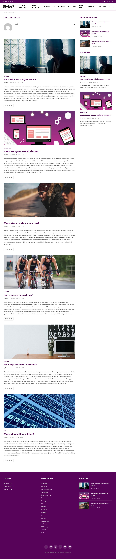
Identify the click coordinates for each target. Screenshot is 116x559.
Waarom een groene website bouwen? (22, 151)
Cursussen (102, 6)
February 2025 (8, 483)
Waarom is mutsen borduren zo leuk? (21, 223)
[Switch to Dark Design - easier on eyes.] (110, 6)
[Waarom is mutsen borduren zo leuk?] (39, 200)
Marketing (61, 6)
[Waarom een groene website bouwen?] (39, 128)
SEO (69, 6)
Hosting (47, 6)
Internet (43, 506)
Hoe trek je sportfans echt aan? (18, 295)
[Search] (112, 7)
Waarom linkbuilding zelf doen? (19, 434)
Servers (43, 518)
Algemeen (44, 483)
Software (44, 524)
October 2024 (8, 489)
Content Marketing (22, 6)
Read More (8, 105)
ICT (54, 6)
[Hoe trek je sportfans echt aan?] (39, 272)
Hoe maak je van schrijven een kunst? (21, 79)
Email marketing (36, 6)
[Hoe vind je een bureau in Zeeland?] (39, 342)
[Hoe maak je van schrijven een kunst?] (39, 56)
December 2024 (8, 486)
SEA (74, 6)
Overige (43, 512)
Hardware (44, 498)
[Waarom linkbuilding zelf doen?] (39, 411)
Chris (16, 24)
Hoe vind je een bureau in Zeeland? (20, 364)
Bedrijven (44, 486)
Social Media (80, 6)
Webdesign (91, 6)
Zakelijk (6, 76)
